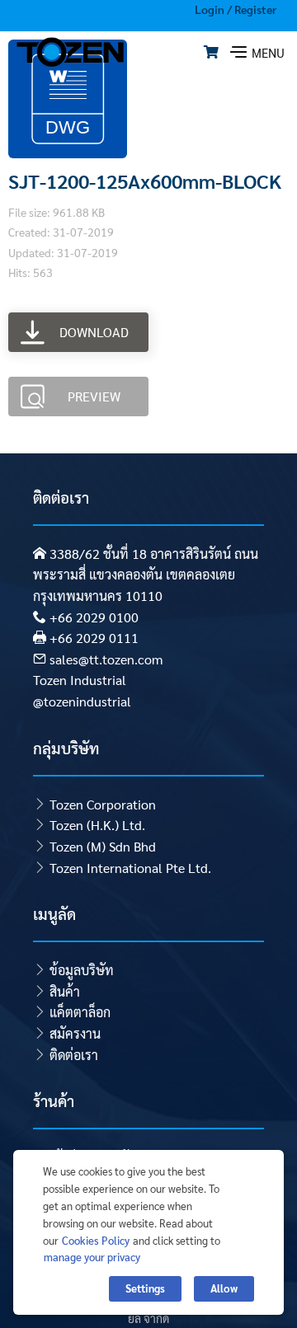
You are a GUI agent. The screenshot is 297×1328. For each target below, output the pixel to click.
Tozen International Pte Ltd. (130, 867)
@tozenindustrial (82, 701)
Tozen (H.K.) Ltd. (97, 824)
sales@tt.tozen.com (106, 659)
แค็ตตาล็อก (80, 1012)
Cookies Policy (96, 1240)
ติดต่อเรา (74, 1054)
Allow (224, 1288)
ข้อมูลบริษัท (82, 969)
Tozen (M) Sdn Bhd (103, 846)
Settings (145, 1288)
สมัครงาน (75, 1033)
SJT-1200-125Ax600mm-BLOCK (144, 180)
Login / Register (235, 9)
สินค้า (65, 991)
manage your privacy (92, 1257)
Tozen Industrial (79, 679)
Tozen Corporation (103, 804)
